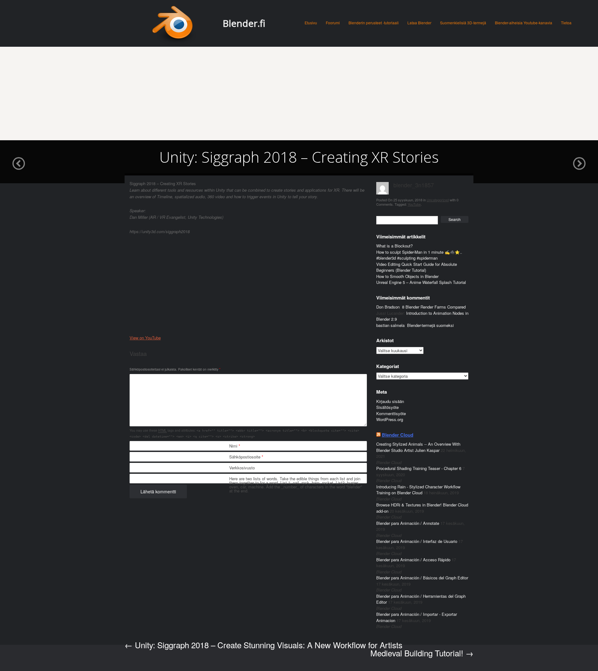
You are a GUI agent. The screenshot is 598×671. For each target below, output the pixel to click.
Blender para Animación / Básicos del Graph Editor (422, 578)
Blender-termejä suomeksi (430, 325)
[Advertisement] (299, 93)
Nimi (234, 446)
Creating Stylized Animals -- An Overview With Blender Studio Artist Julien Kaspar (418, 447)
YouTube (414, 204)
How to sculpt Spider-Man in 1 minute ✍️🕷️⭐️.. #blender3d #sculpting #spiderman (419, 255)
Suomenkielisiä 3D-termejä (463, 22)
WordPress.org (389, 419)
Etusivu (311, 22)
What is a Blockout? (394, 246)
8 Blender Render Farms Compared (434, 307)
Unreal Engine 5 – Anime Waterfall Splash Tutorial (421, 282)
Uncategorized (438, 199)
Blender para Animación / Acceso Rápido (413, 560)
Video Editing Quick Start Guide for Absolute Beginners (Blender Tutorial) (416, 267)
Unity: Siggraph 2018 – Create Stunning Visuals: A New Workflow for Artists (263, 644)
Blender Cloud (397, 434)
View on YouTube (145, 338)
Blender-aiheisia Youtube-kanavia (523, 22)
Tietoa (566, 22)
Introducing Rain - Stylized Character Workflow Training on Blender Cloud (418, 490)
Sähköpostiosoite (246, 457)
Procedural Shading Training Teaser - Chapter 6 (418, 468)
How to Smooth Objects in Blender (407, 276)
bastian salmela (390, 325)
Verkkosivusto (242, 468)
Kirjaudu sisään (390, 401)
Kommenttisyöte (391, 413)
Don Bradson (388, 307)
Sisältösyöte (387, 407)
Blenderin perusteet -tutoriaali (374, 22)
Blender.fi (244, 23)
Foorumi (333, 22)
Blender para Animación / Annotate (407, 523)
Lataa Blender (419, 22)
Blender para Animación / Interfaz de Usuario (416, 541)
